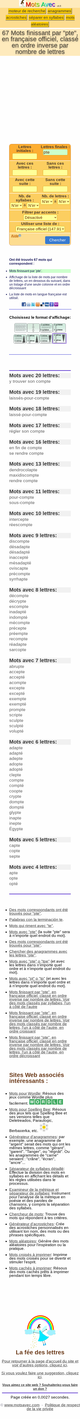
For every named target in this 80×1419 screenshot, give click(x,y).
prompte (17, 709)
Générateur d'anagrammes (33, 1137)
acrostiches (16, 17)
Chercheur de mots (26, 1214)
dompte (16, 801)
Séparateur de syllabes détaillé (36, 1169)
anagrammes (59, 11)
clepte (15, 774)
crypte (15, 796)
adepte (16, 758)
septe (14, 856)
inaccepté (18, 557)
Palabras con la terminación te (36, 919)
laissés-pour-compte (29, 398)
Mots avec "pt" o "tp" (27, 978)
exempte (17, 698)
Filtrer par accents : (40, 212)
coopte (16, 791)
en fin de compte (25, 447)
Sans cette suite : (55, 182)
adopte (16, 764)
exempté (17, 704)
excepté (17, 693)
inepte (15, 823)
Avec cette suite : (25, 182)
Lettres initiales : (24, 149)
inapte (15, 818)
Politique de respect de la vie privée (53, 1407)
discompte (19, 541)
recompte (18, 638)
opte (13, 878)
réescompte (20, 524)
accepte (17, 671)
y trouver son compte (30, 381)
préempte (18, 633)
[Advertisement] (40, 100)
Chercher (57, 240)
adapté (16, 753)
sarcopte (17, 649)
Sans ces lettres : (55, 165)
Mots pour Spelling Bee (29, 1109)
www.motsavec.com (22, 1405)
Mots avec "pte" (23, 932)
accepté (17, 677)
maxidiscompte (24, 475)
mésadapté (20, 562)
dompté (16, 807)
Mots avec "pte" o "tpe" (29, 961)
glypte (15, 812)
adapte (16, 747)
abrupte (16, 666)
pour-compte (21, 497)
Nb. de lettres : (55, 196)
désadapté (19, 552)
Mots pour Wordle (24, 1093)
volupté (16, 731)
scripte (15, 714)
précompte (19, 573)
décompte (19, 595)
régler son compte (27, 431)
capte (14, 845)
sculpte (16, 720)
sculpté (16, 725)
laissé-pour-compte (28, 414)
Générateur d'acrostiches (31, 1224)
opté (13, 883)
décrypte (17, 601)
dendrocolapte (23, 469)
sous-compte (22, 502)
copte (14, 850)
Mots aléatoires (22, 1241)
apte (13, 872)
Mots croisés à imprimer (30, 1254)
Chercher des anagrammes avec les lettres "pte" (38, 953)
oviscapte (18, 568)
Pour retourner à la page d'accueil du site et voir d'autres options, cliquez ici (40, 1363)
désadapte (19, 546)
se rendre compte (26, 453)
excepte (17, 687)
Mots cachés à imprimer (30, 1268)
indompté (18, 617)
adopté (16, 769)
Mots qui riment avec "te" (31, 926)
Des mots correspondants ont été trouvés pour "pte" (38, 912)
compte (16, 780)
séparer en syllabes (46, 17)
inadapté (17, 611)
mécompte (19, 622)
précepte (17, 628)
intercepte (19, 519)
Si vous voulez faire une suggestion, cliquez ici (40, 1375)
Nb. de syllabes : (25, 198)
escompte (19, 606)
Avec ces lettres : (24, 165)
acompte (17, 682)
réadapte (18, 644)
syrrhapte (18, 579)
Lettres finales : (55, 147)
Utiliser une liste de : (40, 224)
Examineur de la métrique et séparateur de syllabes (34, 1191)
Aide (14, 236)
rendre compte (23, 480)
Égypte (16, 828)
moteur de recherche (27, 11)
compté (16, 785)
